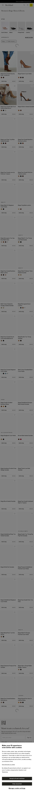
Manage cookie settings (17, 788)
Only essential (17, 784)
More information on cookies (8, 764)
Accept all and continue (17, 778)
